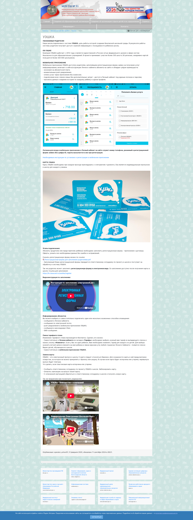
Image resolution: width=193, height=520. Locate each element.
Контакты (124, 26)
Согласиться (96, 517)
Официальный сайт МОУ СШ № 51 (60, 31)
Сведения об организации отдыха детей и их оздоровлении (115, 21)
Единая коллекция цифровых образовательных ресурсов (138, 472)
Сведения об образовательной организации (71, 21)
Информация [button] (68, 26)
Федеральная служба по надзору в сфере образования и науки (110, 498)
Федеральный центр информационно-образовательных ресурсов (109, 486)
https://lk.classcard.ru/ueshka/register (57, 273)
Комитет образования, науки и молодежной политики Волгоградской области (81, 473)
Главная (47, 21)
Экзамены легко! (76, 497)
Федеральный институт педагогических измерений (51, 498)
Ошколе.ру (45, 31)
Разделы (73, 31)
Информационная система (79, 484)
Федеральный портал (107, 471)
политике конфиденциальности (166, 513)
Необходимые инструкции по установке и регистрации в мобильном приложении (76, 157)
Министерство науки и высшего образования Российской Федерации (53, 486)
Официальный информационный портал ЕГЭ (139, 498)
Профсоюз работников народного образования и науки (139, 485)
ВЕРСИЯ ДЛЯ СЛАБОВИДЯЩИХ (140, 31)
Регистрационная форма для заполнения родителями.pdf (68, 260)
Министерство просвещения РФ (53, 471)
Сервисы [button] (145, 21)
